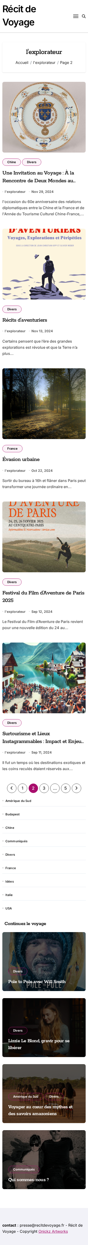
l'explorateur (15, 192)
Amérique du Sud (18, 801)
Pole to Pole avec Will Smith (37, 982)
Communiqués (16, 841)
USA (8, 908)
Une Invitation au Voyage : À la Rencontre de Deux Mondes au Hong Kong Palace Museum (38, 181)
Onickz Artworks (53, 1231)
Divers (31, 162)
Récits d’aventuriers (24, 320)
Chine (11, 162)
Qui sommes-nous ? (28, 1180)
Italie (9, 895)
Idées (9, 881)
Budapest (12, 814)
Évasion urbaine (21, 459)
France (12, 448)
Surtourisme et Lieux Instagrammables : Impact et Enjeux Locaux (43, 741)
